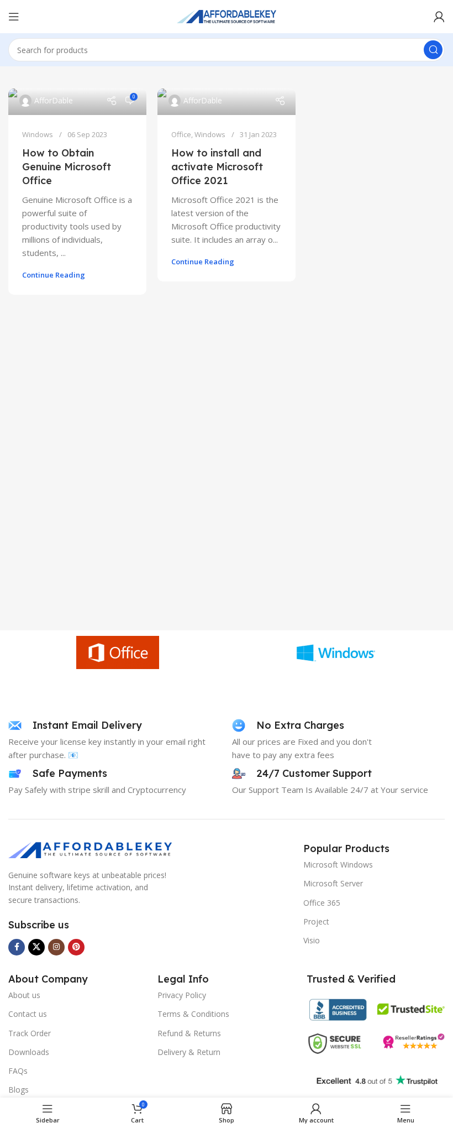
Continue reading (53, 275)
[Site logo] (226, 15)
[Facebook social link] (16, 947)
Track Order (29, 1033)
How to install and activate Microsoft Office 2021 (217, 167)
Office (181, 134)
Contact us (27, 1014)
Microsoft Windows (338, 864)
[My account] (439, 17)
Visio (311, 940)
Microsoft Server (333, 883)
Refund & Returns (189, 1033)
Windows (37, 134)
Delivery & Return (188, 1052)
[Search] (433, 49)
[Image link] (91, 848)
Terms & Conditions (193, 1014)
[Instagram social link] (56, 947)
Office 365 (321, 902)
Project (316, 921)
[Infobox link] (75, 725)
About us (24, 995)
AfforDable (53, 100)
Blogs (18, 1089)
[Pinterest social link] (76, 947)
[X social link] (36, 947)
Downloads (28, 1052)
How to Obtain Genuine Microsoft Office (66, 167)
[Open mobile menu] (14, 17)
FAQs (18, 1071)
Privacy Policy (181, 995)
